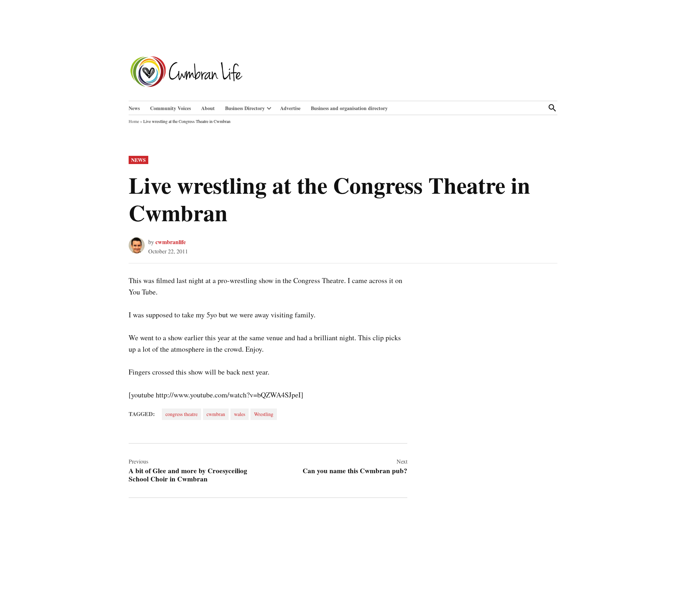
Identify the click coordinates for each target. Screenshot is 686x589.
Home (134, 121)
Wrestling (263, 414)
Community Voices (170, 108)
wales (239, 414)
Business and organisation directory (349, 108)
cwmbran (216, 414)
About (208, 108)
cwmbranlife (170, 242)
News (134, 108)
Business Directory (245, 108)
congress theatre (181, 414)
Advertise (290, 108)
